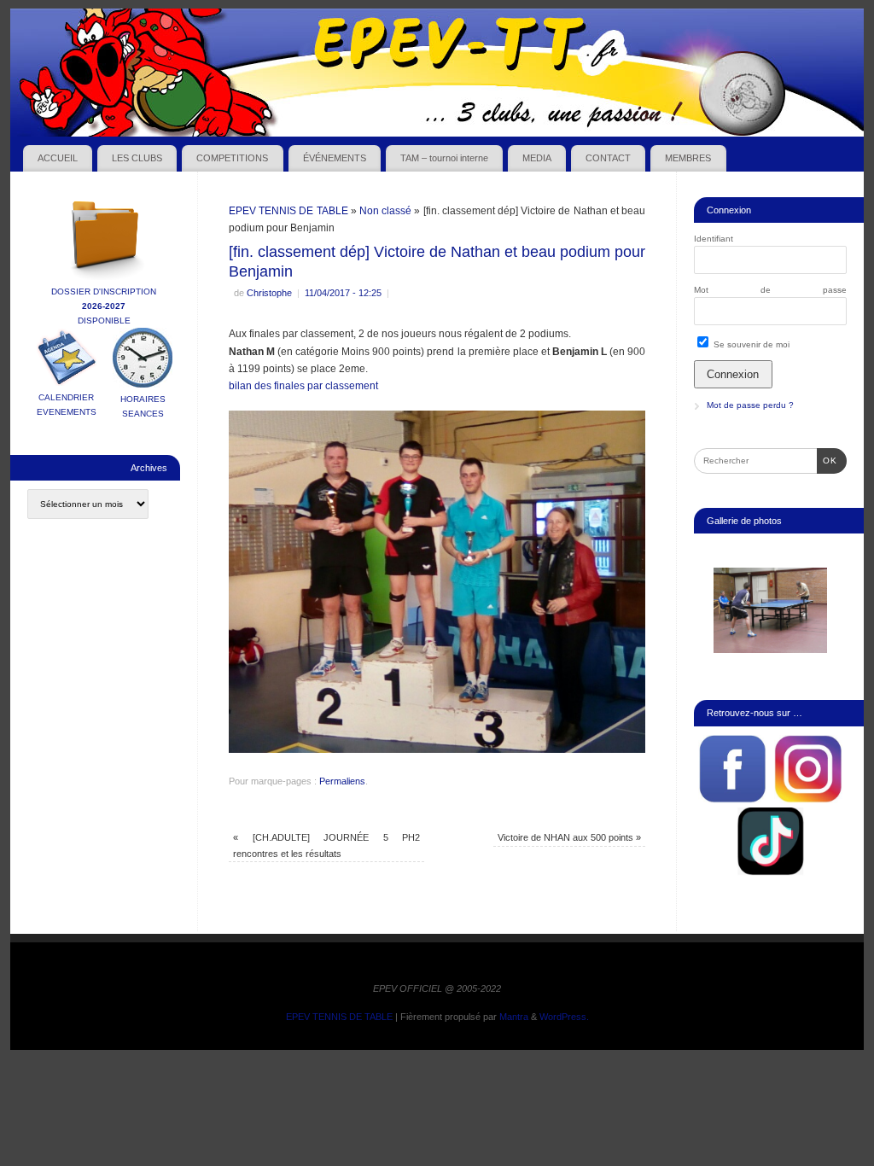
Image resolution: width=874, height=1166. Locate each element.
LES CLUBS (137, 158)
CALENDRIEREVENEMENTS (66, 405)
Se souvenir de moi (750, 344)
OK (827, 460)
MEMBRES (688, 158)
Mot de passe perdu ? (750, 405)
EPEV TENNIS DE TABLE (288, 211)
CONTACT (608, 158)
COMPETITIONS (232, 158)
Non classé (385, 211)
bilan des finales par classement (303, 386)
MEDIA (536, 158)
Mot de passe (770, 289)
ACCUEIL (58, 158)
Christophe (269, 293)
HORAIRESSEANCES (143, 406)
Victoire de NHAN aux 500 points (569, 837)
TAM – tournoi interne (444, 158)
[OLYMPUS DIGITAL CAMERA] (770, 610)
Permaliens (342, 781)
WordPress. (564, 1017)
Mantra (513, 1017)
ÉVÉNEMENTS (334, 158)
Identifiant (713, 238)
